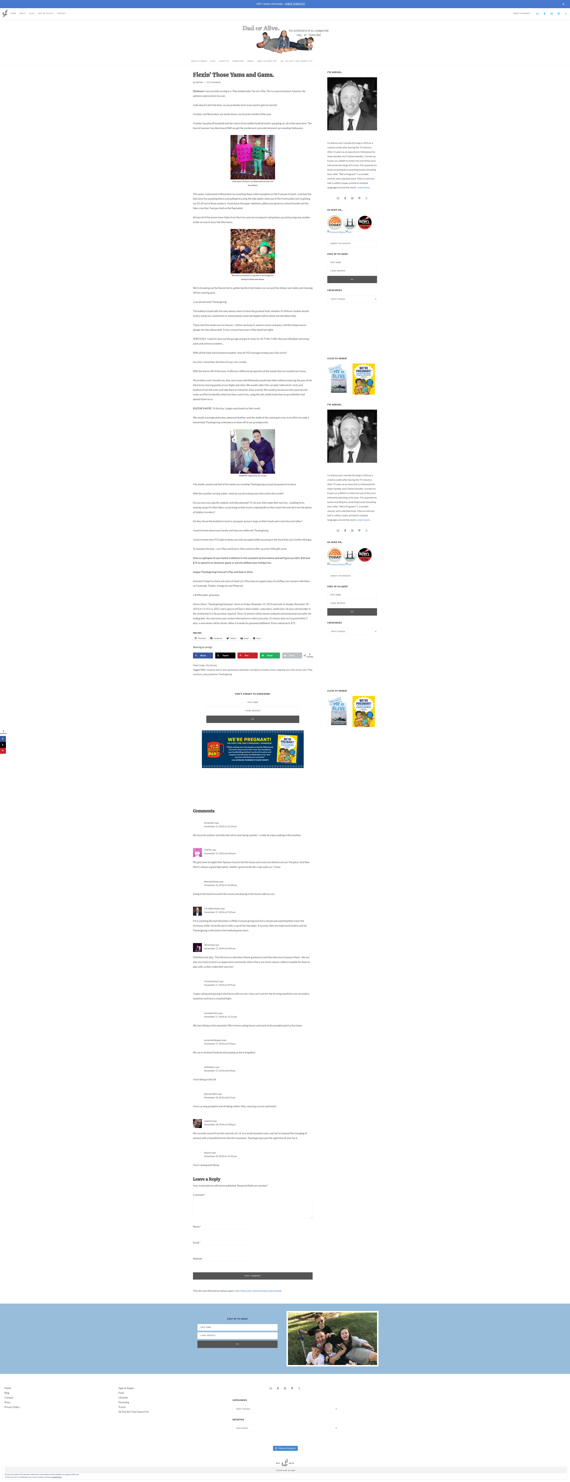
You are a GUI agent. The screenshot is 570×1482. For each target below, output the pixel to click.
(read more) (363, 187)
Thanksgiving (225, 674)
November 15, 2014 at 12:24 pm (220, 826)
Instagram (222, 585)
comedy (211, 669)
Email (197, 1242)
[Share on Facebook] (3, 739)
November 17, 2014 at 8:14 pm (220, 1043)
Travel (121, 1407)
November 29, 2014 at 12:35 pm (220, 1156)
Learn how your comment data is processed (258, 1290)
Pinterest (238, 585)
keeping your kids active (289, 669)
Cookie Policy (57, 1477)
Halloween (297, 128)
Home (7, 1388)
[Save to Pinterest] (3, 751)
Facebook (201, 585)
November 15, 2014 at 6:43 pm (220, 853)
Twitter (212, 585)
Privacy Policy (12, 1407)
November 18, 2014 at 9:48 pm (220, 1124)
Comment (199, 1194)
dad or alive (221, 669)
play (205, 674)
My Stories (211, 665)
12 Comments (213, 82)
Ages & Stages (126, 1388)
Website (197, 1258)
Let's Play (307, 669)
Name (197, 1226)
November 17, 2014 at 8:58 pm (220, 1070)
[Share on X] (3, 745)
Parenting (123, 1402)
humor (273, 669)
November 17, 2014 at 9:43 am (219, 948)
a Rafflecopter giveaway (206, 594)
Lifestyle (123, 1397)
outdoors (197, 674)
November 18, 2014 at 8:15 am (219, 1097)
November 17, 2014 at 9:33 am (219, 912)
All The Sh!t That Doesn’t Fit (133, 1411)
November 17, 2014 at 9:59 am (219, 984)
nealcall (208, 1120)
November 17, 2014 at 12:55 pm (220, 1016)
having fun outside (259, 669)
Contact (8, 1397)
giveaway (233, 669)
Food (121, 1392)
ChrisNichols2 (211, 981)
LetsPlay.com (282, 581)
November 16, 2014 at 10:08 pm (220, 885)
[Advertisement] (256, 785)
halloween (243, 669)
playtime (212, 674)
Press (7, 1402)
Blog (6, 1392)
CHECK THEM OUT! (295, 4)
